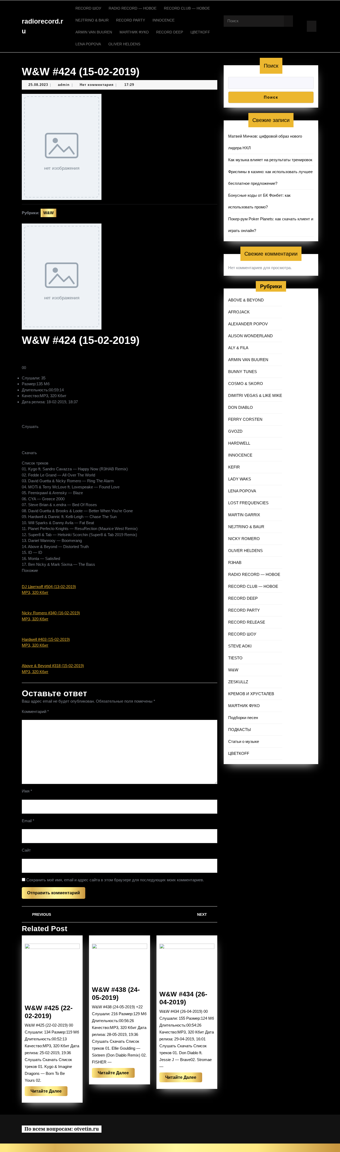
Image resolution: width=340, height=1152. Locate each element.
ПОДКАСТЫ (239, 729)
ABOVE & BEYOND (246, 300)
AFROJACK (239, 312)
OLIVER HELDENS (124, 44)
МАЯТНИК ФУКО (134, 32)
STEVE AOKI (240, 646)
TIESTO (235, 658)
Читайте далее (49, 1092)
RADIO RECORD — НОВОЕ (132, 8)
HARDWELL (239, 443)
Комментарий (35, 711)
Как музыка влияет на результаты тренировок (270, 159)
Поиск (271, 66)
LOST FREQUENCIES (248, 503)
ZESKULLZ (238, 682)
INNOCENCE (163, 20)
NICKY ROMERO (244, 538)
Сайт (26, 850)
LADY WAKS (239, 479)
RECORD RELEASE (246, 622)
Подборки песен (243, 717)
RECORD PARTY (130, 20)
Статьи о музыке (243, 741)
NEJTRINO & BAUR (92, 20)
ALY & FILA (238, 347)
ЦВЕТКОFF (200, 32)
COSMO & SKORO (245, 383)
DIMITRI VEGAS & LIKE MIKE (255, 395)
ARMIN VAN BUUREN (93, 32)
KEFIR (234, 467)
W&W (48, 213)
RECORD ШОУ (88, 8)
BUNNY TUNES (242, 371)
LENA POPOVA (88, 44)
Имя (27, 791)
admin (64, 85)
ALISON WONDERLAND (250, 336)
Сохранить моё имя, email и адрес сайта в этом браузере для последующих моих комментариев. (115, 880)
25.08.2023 (38, 85)
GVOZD (235, 431)
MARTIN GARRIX (244, 515)
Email (28, 820)
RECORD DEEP (169, 32)
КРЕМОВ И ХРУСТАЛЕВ (251, 693)
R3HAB (234, 562)
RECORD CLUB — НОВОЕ (187, 8)
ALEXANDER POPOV (248, 324)
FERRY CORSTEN (245, 419)
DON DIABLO (240, 407)
